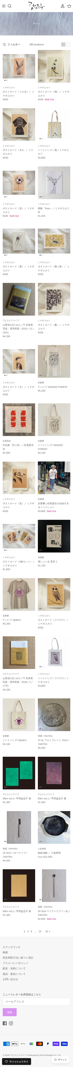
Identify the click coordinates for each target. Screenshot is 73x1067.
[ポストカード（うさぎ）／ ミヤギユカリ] (19, 66)
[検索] (11, 6)
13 (40, 931)
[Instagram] (11, 1023)
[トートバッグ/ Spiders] (19, 714)
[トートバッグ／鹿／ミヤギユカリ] (54, 124)
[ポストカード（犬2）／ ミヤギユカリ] (19, 124)
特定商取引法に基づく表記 (18, 957)
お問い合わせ (10, 979)
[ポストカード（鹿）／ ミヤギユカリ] (19, 241)
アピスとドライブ (18, 1055)
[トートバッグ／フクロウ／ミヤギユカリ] (54, 652)
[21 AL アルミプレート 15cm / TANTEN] (54, 714)
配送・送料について (14, 968)
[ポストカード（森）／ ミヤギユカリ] (54, 299)
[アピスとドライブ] (36, 6)
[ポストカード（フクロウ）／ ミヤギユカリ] (54, 594)
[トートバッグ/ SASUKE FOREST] (54, 419)
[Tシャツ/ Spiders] (19, 594)
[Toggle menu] (3, 6)
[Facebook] (5, 1023)
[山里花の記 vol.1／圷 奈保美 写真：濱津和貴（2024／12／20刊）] (19, 299)
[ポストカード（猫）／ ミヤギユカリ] (54, 66)
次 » (47, 931)
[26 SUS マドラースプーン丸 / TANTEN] (54, 885)
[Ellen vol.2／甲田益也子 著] (19, 885)
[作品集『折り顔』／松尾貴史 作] (19, 419)
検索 (5, 952)
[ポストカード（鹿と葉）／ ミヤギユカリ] (54, 241)
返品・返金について (14, 973)
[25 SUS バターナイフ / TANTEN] (19, 827)
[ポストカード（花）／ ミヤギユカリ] (19, 182)
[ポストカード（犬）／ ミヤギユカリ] (19, 361)
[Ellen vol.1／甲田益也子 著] (54, 773)
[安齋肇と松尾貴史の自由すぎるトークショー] (54, 477)
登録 (9, 1012)
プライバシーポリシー (15, 963)
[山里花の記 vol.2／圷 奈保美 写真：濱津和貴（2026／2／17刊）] (19, 652)
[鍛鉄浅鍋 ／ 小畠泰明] (54, 827)
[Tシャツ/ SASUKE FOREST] (54, 361)
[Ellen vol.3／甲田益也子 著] (19, 773)
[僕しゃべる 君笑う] (54, 536)
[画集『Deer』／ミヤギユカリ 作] (54, 182)
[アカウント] (62, 6)
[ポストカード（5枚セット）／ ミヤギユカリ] (19, 536)
